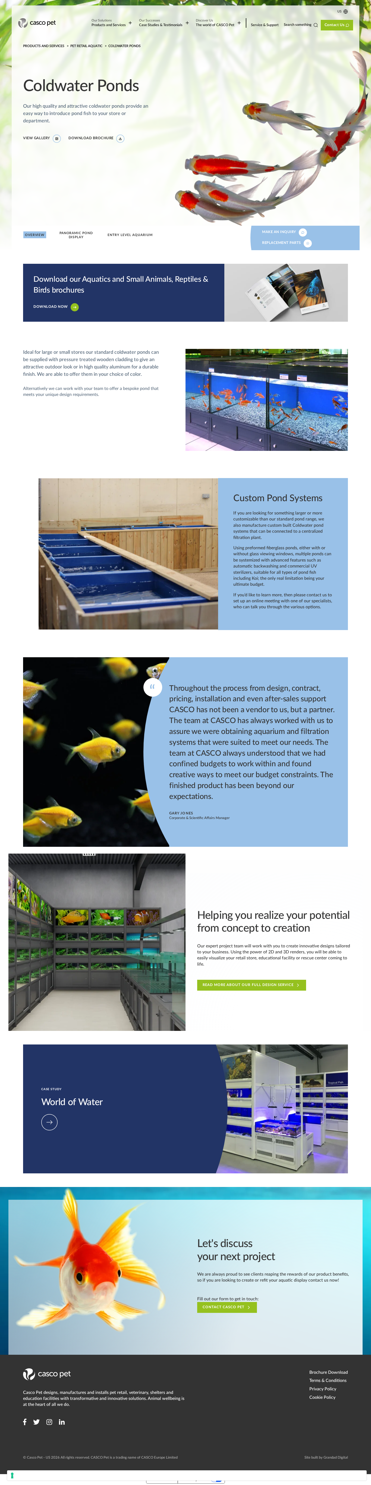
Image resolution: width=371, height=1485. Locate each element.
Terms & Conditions (328, 1380)
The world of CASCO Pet (215, 23)
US (339, 11)
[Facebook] (24, 1422)
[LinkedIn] (62, 1422)
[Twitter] (36, 1422)
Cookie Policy (322, 1397)
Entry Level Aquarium (130, 235)
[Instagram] (49, 1422)
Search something (298, 25)
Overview (35, 235)
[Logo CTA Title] (36, 22)
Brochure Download (328, 1372)
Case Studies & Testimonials (161, 23)
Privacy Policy (322, 1389)
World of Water (38, 1047)
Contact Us (334, 25)
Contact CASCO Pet (224, 1307)
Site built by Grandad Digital (326, 1457)
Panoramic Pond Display (76, 234)
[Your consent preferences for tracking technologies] (187, 1475)
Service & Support (265, 25)
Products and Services (108, 23)
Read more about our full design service (248, 985)
